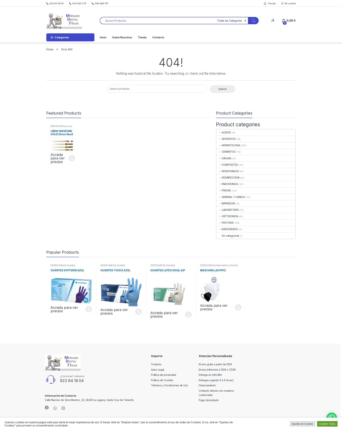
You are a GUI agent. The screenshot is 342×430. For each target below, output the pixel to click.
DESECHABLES (230, 171)
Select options (70, 158)
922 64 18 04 (57, 3)
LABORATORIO (230, 209)
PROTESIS (228, 222)
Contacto (158, 37)
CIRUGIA (226, 158)
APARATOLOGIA (231, 145)
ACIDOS (226, 132)
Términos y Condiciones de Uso (169, 385)
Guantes (71, 265)
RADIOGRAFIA (229, 229)
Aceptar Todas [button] (327, 423)
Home (49, 49)
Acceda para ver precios (58, 158)
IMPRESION (228, 203)
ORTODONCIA (230, 216)
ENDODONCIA (58, 126)
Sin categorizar (230, 235)
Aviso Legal (157, 369)
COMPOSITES (230, 164)
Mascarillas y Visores (227, 265)
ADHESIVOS (229, 138)
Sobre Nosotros (122, 37)
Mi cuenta (290, 3)
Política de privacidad (163, 374)
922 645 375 (79, 3)
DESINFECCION (230, 177)
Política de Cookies (162, 380)
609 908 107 (101, 3)
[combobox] (157, 20)
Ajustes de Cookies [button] (302, 423)
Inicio (103, 37)
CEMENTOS (228, 151)
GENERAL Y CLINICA (233, 197)
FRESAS (226, 190)
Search (222, 88)
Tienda (271, 3)
